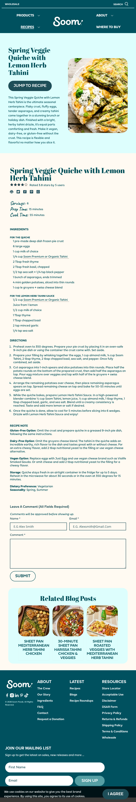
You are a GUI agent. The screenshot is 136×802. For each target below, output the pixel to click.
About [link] (101, 15)
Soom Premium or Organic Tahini (45, 256)
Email (74, 518)
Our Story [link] (43, 694)
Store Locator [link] (111, 688)
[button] (121, 4)
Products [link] (25, 15)
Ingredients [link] (45, 700)
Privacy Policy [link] (111, 713)
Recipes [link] (27, 27)
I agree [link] (115, 794)
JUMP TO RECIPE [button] (30, 86)
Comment (17, 535)
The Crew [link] (43, 688)
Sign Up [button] (90, 781)
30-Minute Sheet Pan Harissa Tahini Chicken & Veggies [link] (68, 650)
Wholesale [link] (12, 4)
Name (15, 518)
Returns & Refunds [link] (114, 719)
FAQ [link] (40, 707)
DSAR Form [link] (110, 707)
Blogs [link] (73, 694)
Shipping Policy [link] (112, 725)
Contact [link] (42, 713)
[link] (68, 21)
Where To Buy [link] (108, 27)
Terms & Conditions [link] (115, 731)
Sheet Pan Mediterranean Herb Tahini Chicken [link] (33, 648)
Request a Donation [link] (50, 719)
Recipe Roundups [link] (81, 700)
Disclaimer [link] (109, 700)
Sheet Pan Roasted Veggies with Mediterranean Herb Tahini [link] (102, 650)
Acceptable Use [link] (113, 694)
